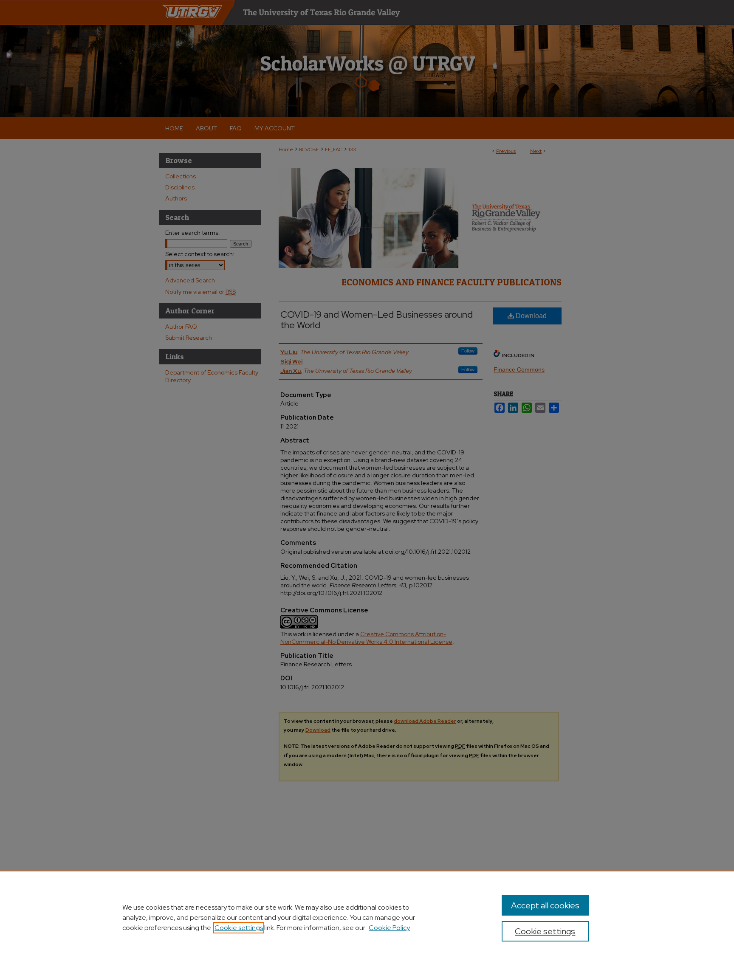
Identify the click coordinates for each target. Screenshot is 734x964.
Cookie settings (239, 927)
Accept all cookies (545, 905)
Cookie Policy (389, 927)
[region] (367, 917)
